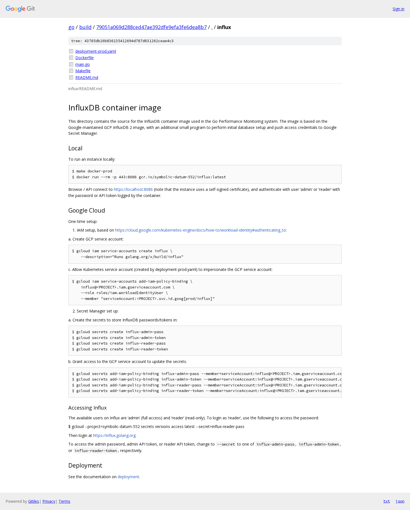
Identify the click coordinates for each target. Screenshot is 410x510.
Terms (64, 501)
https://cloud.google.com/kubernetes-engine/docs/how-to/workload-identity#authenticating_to (200, 230)
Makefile (83, 70)
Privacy (48, 501)
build (85, 27)
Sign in (398, 8)
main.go (82, 64)
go (71, 27)
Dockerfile (84, 57)
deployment (128, 476)
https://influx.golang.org (114, 435)
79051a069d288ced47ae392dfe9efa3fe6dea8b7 (151, 27)
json (399, 501)
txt (386, 501)
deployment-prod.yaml (95, 51)
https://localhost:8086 (133, 189)
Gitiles (33, 501)
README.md (86, 77)
